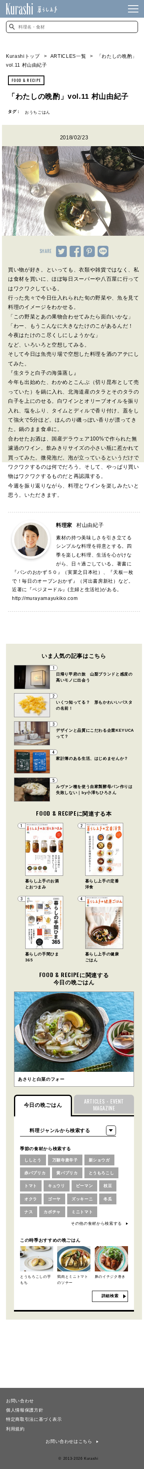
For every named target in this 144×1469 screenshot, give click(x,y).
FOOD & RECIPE (26, 80)
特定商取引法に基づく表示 (34, 1419)
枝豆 (108, 1185)
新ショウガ (99, 1160)
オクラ (30, 1199)
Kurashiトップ (23, 56)
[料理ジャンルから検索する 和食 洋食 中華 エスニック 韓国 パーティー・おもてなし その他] (68, 1130)
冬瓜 (108, 1199)
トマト (30, 1185)
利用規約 (15, 1428)
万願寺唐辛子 (65, 1160)
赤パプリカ (35, 1173)
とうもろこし (101, 1173)
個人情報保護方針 (24, 1409)
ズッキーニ (82, 1199)
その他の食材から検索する (96, 1223)
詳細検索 (110, 1296)
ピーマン (84, 1185)
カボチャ (52, 1212)
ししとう (33, 1160)
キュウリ (56, 1185)
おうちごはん (37, 112)
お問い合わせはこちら (69, 1441)
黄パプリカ (67, 1173)
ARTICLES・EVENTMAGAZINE (104, 1104)
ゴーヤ (54, 1199)
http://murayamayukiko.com (45, 598)
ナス (28, 1212)
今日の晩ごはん (43, 1105)
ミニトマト (82, 1212)
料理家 (80, 525)
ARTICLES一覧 (68, 56)
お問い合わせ (20, 1400)
